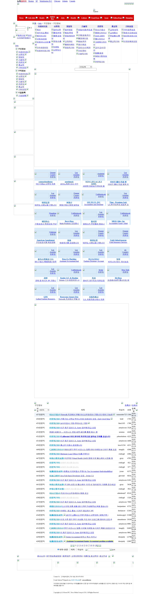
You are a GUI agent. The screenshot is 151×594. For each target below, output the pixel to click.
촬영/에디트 (83, 38)
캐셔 (39, 30)
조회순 (135, 405)
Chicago (57, 1)
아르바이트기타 (43, 51)
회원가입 (21, 35)
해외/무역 (69, 33)
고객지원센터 (77, 556)
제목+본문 (63, 550)
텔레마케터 (69, 44)
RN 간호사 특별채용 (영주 (46, 262)
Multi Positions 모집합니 (69, 223)
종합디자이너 (101, 33)
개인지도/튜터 (43, 33)
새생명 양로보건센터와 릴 (94, 186)
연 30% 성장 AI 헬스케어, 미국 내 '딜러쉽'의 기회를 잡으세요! (82, 484)
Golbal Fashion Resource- (45, 299)
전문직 (22, 62)
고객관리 (68, 41)
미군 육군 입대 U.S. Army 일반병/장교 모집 (72, 428)
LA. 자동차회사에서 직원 (93, 299)
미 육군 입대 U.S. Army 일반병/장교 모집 (71, 533)
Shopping (129, 18)
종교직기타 (115, 41)
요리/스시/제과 (84, 48)
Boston (31, 1)
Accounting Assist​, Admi (118, 223)
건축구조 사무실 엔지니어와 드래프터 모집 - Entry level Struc (79, 419)
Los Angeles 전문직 (76, 175)
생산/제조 (82, 44)
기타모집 (23, 67)
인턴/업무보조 (129, 30)
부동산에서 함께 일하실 (69, 205)
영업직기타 (69, 48)
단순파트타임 (42, 48)
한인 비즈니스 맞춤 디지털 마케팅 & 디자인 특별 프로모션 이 (82, 528)
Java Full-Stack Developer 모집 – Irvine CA (71, 476)
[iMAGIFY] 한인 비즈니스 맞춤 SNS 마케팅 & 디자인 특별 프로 (83, 450)
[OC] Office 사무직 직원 (45, 184)
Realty (42, 18)
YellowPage (117, 18)
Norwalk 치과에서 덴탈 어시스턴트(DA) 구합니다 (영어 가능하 (81, 415)
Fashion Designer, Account (94, 261)
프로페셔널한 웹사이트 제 (118, 280)
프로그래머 (100, 36)
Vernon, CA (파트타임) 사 (69, 280)
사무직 (22, 54)
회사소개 (41, 556)
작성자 (80, 550)
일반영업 (68, 30)
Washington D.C (46, 1)
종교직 (21, 65)
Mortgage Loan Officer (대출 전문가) (69, 454)
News (21, 18)
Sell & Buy (52, 18)
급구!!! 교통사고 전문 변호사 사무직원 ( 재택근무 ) (78, 515)
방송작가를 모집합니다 (69, 243)
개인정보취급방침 (53, 556)
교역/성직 (114, 30)
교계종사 (114, 33)
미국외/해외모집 (130, 41)
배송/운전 (82, 41)
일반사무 (57, 30)
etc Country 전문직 (125, 252)
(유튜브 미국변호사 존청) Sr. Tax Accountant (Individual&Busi (80, 471)
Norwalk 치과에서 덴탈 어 (69, 299)
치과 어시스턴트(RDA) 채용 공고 (68, 493)
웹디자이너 (100, 39)
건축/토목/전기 (84, 35)
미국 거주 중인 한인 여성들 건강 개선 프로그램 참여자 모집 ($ (80, 519)
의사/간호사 (100, 30)
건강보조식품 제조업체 (45, 242)
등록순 (127, 405)
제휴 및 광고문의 (91, 556)
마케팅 (56, 47)
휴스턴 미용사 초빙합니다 (65, 445)
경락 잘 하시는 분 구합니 (45, 281)
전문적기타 (100, 62)
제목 (73, 550)
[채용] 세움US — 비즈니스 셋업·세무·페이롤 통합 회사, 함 (73, 432)
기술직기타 (83, 54)
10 (96, 545)
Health (73, 18)
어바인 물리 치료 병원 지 (118, 184)
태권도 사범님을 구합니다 (46, 205)
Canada (72, 1)
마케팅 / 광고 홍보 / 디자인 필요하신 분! (71, 511)
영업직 (21, 57)
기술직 (22, 60)
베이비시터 (41, 36)
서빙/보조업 (42, 39)
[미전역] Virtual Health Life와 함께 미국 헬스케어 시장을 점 (81, 458)
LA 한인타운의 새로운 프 (118, 205)
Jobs (63, 18)
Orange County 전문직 (53, 175)
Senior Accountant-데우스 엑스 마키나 (72, 537)
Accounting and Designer (93, 204)
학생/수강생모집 (130, 33)
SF (37, 1)
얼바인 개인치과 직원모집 (94, 281)
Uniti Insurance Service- (118, 242)
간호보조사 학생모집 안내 (46, 224)
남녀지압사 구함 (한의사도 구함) (68, 423)
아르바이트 (23, 52)
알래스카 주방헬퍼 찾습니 (94, 224)
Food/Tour (95, 18)
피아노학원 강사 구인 (69, 184)
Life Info (31, 18)
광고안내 (103, 556)
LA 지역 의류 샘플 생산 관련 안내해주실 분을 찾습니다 (78, 506)
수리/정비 (82, 51)
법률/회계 (99, 53)
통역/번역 (57, 33)
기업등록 (23, 96)
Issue (106, 18)
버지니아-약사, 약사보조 (118, 262)
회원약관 (66, 556)
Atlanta (65, 1)
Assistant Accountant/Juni (69, 261)
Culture (84, 18)
